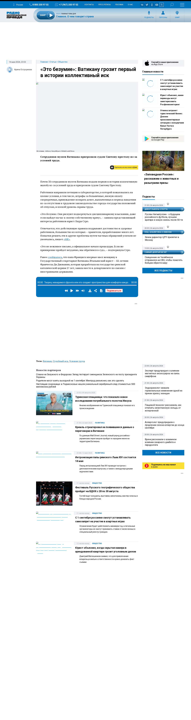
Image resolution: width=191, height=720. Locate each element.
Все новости (163, 452)
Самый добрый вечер (156, 252)
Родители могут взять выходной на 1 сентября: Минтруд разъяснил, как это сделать (80, 380)
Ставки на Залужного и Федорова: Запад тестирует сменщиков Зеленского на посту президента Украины (86, 375)
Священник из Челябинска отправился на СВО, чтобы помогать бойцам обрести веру (163, 260)
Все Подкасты (163, 270)
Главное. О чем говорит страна (75, 16)
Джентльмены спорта (156, 209)
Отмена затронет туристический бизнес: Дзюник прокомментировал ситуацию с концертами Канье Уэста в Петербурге (172, 119)
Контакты (89, 5)
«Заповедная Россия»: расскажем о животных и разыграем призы (161, 178)
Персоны (163, 17)
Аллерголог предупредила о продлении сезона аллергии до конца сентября (164, 425)
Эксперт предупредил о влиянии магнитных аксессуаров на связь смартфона (162, 373)
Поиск (172, 4)
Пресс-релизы (104, 5)
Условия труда (77, 361)
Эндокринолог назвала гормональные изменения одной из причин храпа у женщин (163, 391)
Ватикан (47, 361)
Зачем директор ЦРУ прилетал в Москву (162, 238)
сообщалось (55, 257)
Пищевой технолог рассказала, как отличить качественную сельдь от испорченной (163, 408)
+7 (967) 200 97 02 (68, 4)
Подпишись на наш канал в (126, 167)
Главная (44, 62)
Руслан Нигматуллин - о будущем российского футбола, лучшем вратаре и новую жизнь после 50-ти (164, 217)
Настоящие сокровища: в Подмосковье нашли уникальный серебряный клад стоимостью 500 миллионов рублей (85, 385)
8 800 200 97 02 (40, 4)
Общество (63, 62)
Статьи (53, 62)
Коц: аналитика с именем (158, 232)
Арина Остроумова (23, 69)
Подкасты (149, 17)
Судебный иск (60, 361)
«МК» (67, 239)
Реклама (119, 5)
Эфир (177, 17)
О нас (130, 5)
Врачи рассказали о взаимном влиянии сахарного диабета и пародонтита (160, 442)
